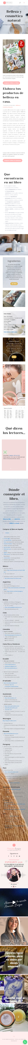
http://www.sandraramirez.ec (11, 668)
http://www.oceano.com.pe (14, 782)
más (14, 357)
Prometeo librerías (8, 543)
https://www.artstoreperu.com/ (11, 772)
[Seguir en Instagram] (17, 856)
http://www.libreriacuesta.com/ (14, 789)
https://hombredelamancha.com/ (11, 733)
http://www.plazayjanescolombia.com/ (13, 635)
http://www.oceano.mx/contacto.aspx (13, 578)
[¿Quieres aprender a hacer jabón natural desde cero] (14, 960)
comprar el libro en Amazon (12, 160)
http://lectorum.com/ (14, 816)
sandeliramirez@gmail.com (11, 666)
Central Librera (7, 558)
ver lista (14, 283)
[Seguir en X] (11, 856)
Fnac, (5, 542)
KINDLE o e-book (14, 523)
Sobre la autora (14, 341)
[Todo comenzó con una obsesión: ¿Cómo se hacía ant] (14, 874)
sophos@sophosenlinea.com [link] (11, 707)
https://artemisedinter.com (10, 698)
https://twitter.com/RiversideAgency (15, 591)
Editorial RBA (7, 519)
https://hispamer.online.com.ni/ (9, 720)
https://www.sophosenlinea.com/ (12, 706)
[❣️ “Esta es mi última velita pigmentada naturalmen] (14, 1018)
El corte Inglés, (7, 538)
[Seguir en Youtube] (19, 856)
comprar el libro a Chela (11, 83)
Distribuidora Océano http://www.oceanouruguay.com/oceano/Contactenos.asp (14, 804)
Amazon (7, 532)
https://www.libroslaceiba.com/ (10, 683)
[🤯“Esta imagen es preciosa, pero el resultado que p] (14, 989)
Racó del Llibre (7, 547)
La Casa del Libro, (8, 540)
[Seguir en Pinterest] (14, 856)
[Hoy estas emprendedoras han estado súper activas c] (14, 902)
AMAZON (17, 519)
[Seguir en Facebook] (8, 856)
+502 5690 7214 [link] (8, 709)
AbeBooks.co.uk (7, 549)
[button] (25, 1042)
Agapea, (5, 552)
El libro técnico (7, 554)
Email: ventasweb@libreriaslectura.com (13, 607)
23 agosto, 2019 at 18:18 (14, 455)
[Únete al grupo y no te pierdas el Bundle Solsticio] (14, 931)
